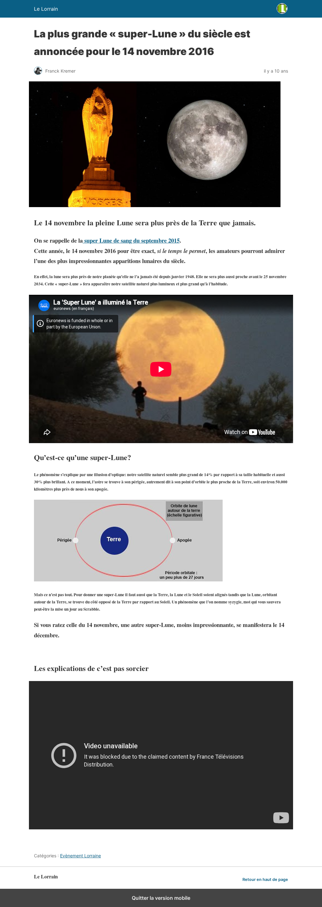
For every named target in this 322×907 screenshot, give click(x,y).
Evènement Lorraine (80, 855)
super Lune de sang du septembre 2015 (131, 240)
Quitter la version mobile (161, 898)
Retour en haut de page (265, 879)
